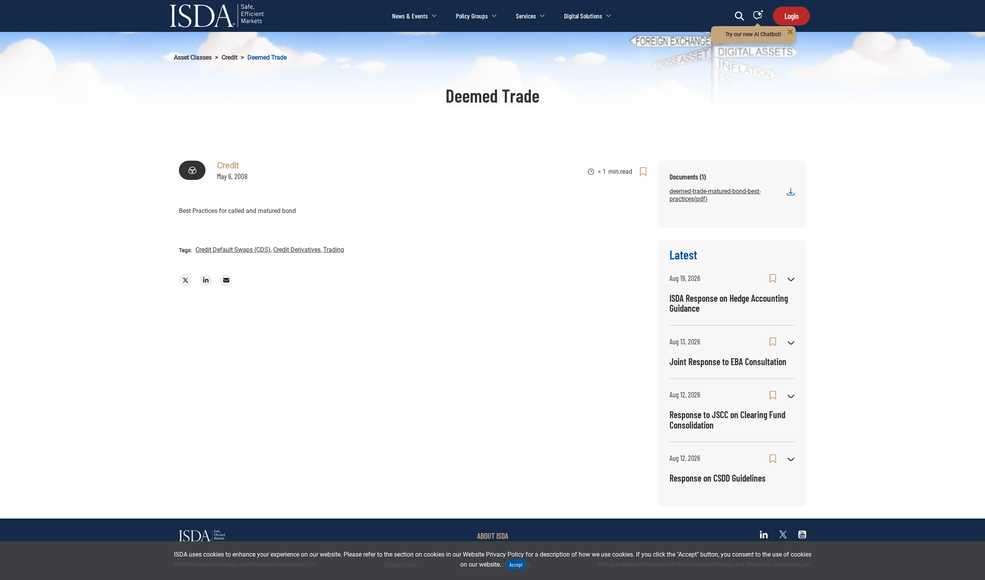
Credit (229, 57)
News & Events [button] (410, 16)
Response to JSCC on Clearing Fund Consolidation (727, 419)
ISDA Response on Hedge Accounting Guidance (728, 303)
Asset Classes (193, 57)
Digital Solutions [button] (583, 16)
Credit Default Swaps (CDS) (232, 249)
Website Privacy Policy (493, 554)
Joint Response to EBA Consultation (727, 361)
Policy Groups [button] (472, 16)
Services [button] (526, 16)
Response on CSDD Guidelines (717, 478)
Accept (516, 564)
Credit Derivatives (297, 249)
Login (791, 15)
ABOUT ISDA (492, 535)
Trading (333, 249)
